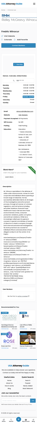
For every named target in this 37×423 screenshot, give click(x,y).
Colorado (8, 39)
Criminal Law (12, 10)
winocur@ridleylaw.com (24, 111)
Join (33, 401)
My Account (26, 421)
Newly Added (27, 386)
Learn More (9, 177)
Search (27, 380)
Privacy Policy (28, 404)
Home (3, 10)
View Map (19, 64)
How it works (9, 386)
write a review (23, 296)
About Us (9, 383)
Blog (9, 388)
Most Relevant (28, 388)
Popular (28, 383)
